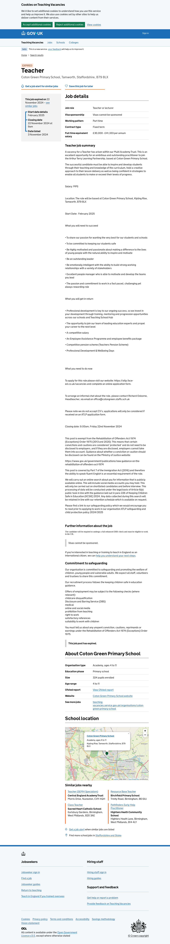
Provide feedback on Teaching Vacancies (109, 903)
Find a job (26, 878)
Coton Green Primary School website (113, 695)
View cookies (94, 24)
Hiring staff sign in (96, 872)
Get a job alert (76, 829)
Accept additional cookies (37, 24)
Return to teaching (31, 890)
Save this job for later (81, 86)
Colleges (73, 42)
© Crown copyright (138, 935)
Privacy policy (40, 919)
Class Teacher (75, 804)
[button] (106, 754)
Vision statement (30, 923)
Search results (36, 55)
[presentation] (107, 754)
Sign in (145, 33)
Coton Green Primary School (100, 736)
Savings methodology (103, 919)
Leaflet (115, 779)
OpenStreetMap (133, 779)
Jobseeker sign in (30, 872)
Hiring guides (94, 878)
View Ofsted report (103, 689)
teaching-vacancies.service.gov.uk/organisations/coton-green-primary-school (118, 705)
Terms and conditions (61, 919)
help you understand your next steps (115, 555)
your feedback (54, 49)
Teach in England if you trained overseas (42, 896)
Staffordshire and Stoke (108, 835)
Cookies (25, 919)
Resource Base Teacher (123, 791)
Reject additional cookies (69, 24)
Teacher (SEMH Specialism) (83, 791)
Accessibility (82, 919)
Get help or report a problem (102, 897)
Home (24, 55)
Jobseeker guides (30, 884)
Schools (60, 42)
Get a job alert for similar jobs (41, 86)
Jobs (49, 42)
